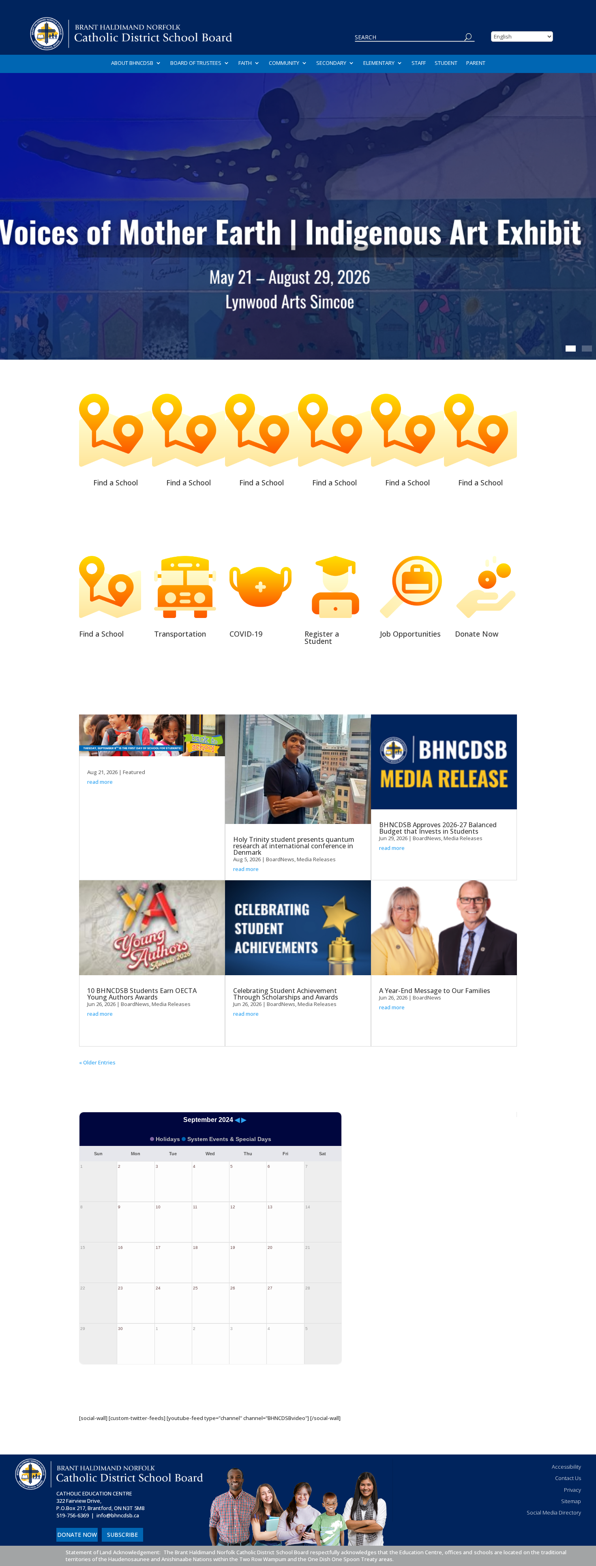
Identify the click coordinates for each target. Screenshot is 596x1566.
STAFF (419, 63)
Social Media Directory (554, 1512)
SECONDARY (331, 63)
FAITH (245, 63)
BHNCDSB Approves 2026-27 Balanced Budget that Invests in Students (438, 828)
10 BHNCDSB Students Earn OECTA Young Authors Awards (142, 994)
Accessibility (566, 1466)
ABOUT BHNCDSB (132, 63)
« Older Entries (97, 1062)
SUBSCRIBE (122, 1534)
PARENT (475, 63)
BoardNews (135, 1004)
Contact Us (568, 1478)
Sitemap (571, 1501)
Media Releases (171, 1004)
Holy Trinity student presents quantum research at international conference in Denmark (293, 846)
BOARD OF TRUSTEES (195, 63)
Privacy (572, 1489)
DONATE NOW (77, 1534)
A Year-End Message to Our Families (434, 990)
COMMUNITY (284, 63)
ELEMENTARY (378, 63)
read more (100, 781)
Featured (134, 772)
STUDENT (446, 63)
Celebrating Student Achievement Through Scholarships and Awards (285, 994)
